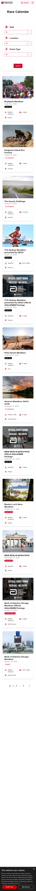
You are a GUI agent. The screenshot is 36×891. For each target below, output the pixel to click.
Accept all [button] (9, 887)
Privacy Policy (24, 883)
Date (12, 27)
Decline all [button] (26, 887)
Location (14, 38)
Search (18, 66)
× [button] (33, 869)
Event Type (15, 49)
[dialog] (18, 879)
